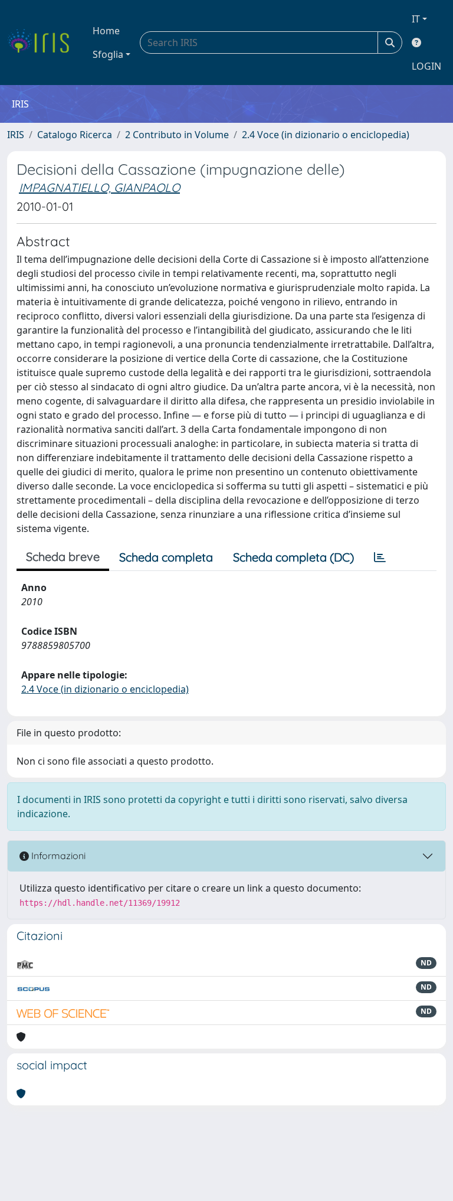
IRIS (15, 134)
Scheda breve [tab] (63, 556)
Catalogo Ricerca (74, 134)
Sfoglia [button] (108, 54)
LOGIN (426, 66)
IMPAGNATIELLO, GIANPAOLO (99, 187)
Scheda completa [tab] (166, 557)
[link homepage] (42, 42)
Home (106, 30)
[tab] (380, 557)
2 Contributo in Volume (177, 134)
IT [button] (416, 18)
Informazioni (57, 855)
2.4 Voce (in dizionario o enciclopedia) (325, 134)
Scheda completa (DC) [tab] (293, 557)
